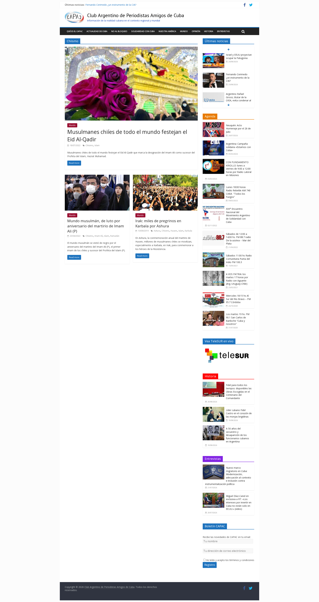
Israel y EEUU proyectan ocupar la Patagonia (239, 56)
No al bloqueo (119, 31)
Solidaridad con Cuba (143, 31)
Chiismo (89, 145)
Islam (97, 145)
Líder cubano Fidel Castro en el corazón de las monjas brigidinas (239, 413)
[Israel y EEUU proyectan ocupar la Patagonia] (213, 54)
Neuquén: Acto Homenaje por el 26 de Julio (238, 128)
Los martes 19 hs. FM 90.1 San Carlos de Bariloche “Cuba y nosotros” (237, 319)
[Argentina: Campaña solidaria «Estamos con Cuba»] (213, 142)
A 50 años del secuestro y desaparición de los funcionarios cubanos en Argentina (237, 435)
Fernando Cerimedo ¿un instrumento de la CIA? (110, 4)
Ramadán (114, 235)
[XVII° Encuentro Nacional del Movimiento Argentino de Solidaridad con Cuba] (213, 207)
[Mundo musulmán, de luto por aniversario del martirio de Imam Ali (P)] (97, 177)
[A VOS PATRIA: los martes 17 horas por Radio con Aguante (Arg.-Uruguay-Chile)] (213, 272)
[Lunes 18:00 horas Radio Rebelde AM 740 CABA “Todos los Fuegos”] (213, 185)
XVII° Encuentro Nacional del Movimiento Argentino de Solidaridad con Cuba (238, 215)
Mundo (184, 31)
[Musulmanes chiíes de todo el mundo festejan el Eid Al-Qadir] (131, 48)
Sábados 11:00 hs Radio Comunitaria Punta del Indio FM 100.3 (239, 259)
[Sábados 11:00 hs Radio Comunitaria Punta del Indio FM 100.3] (213, 254)
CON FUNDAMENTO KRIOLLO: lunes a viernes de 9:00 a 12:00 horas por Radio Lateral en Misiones (238, 169)
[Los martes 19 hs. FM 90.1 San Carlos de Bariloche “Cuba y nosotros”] (213, 312)
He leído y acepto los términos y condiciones (230, 560)
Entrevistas (223, 31)
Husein (174, 230)
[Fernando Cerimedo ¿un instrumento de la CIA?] (213, 74)
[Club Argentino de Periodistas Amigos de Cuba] (74, 13)
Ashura (157, 230)
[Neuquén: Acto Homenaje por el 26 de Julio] (213, 123)
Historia (208, 31)
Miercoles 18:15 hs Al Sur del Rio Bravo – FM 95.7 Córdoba (238, 299)
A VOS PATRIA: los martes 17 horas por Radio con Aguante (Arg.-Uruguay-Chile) (237, 279)
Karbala (188, 230)
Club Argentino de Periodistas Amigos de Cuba (135, 15)
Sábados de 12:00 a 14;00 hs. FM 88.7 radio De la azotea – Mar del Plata (238, 238)
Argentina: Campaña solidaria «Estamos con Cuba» (238, 147)
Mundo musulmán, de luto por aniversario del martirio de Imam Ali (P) (95, 225)
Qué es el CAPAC (75, 31)
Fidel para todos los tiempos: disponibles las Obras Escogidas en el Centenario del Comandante (239, 391)
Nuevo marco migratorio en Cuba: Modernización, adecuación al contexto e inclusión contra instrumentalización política (228, 476)
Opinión (196, 31)
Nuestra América (167, 31)
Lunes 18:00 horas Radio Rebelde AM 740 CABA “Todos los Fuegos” (238, 191)
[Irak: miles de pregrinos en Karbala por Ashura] (165, 177)
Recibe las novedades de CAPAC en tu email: (227, 537)
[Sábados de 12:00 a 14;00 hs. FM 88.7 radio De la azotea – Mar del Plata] (213, 232)
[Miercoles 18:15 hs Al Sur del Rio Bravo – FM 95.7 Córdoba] (213, 294)
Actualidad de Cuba (97, 31)
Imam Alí (99, 235)
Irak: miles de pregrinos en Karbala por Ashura (158, 223)
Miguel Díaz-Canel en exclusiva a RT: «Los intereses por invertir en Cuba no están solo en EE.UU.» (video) (238, 502)
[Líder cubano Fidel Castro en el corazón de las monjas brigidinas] (213, 408)
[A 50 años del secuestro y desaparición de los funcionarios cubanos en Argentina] (213, 427)
